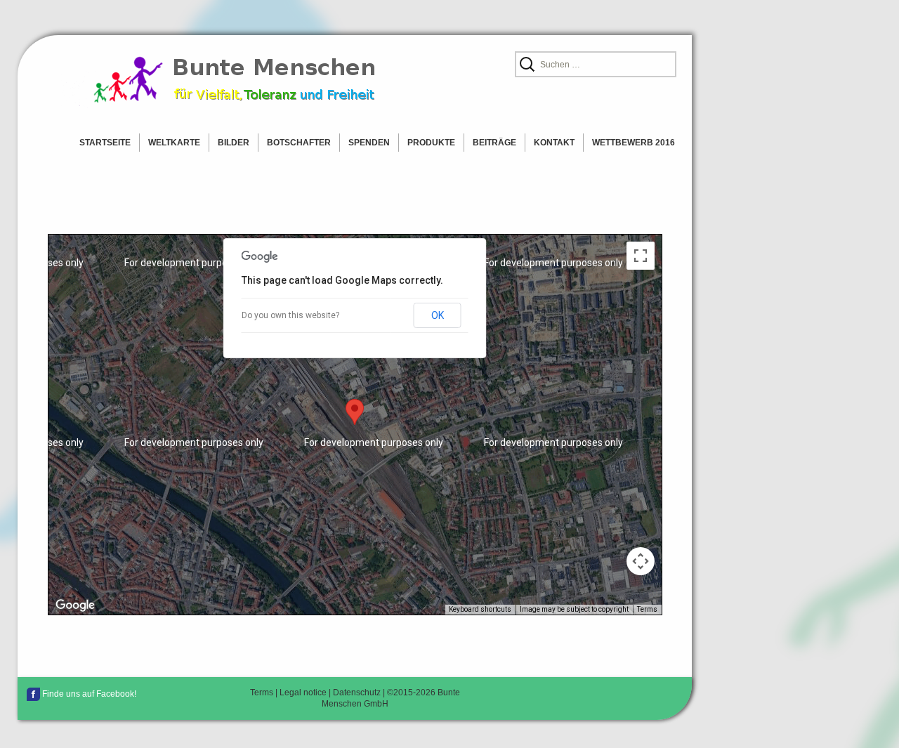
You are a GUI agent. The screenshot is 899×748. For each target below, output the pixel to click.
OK (437, 315)
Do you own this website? (290, 315)
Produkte (431, 142)
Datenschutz (357, 692)
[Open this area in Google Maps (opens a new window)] (75, 605)
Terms (647, 609)
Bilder (233, 142)
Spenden (369, 142)
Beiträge (494, 142)
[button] (355, 412)
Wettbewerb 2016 (633, 142)
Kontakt (554, 142)
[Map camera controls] (640, 561)
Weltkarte (174, 142)
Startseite (105, 142)
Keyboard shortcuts (480, 609)
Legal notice (303, 692)
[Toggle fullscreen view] (640, 256)
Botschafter (299, 142)
